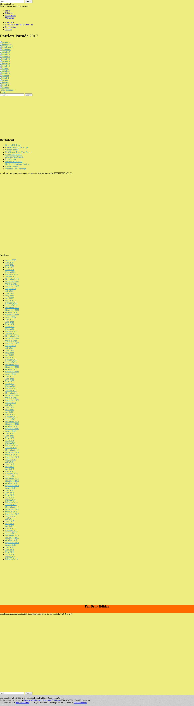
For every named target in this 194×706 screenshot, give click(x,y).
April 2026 (9, 269)
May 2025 (9, 296)
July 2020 (9, 433)
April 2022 (9, 383)
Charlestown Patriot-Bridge (16, 147)
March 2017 (10, 528)
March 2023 (10, 357)
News (7, 11)
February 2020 (11, 445)
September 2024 (12, 315)
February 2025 (11, 303)
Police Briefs (10, 15)
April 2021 (9, 412)
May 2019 (9, 466)
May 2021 (9, 410)
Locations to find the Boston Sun (19, 25)
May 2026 (9, 267)
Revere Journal (11, 166)
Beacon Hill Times (13, 145)
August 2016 (10, 545)
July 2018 (9, 490)
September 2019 (12, 457)
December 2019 (12, 450)
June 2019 (9, 464)
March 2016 (10, 557)
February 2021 (11, 417)
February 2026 (11, 274)
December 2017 (12, 507)
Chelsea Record (11, 150)
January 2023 (10, 362)
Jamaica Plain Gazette (14, 157)
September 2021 (12, 400)
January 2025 (10, 305)
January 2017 (10, 533)
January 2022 (10, 391)
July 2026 (9, 262)
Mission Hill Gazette (13, 161)
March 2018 (10, 500)
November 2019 (12, 452)
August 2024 (10, 317)
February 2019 (11, 474)
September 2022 (12, 372)
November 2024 (12, 310)
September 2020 (12, 429)
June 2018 (9, 493)
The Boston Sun (7, 4)
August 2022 (10, 374)
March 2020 (10, 443)
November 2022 (12, 367)
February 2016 (11, 559)
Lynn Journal (10, 159)
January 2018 (10, 504)
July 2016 (9, 547)
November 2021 (12, 395)
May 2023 (9, 353)
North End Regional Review (17, 164)
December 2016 (12, 535)
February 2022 (11, 388)
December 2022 (12, 364)
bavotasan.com (80, 703)
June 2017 (9, 521)
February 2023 (11, 360)
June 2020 (9, 436)
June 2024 (9, 322)
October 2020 (11, 426)
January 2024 (10, 334)
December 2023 (12, 336)
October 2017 (11, 512)
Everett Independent (13, 154)
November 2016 (12, 538)
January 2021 (10, 419)
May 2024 (9, 324)
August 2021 (10, 402)
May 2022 (9, 381)
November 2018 (12, 481)
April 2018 (9, 497)
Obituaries (9, 18)
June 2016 (9, 550)
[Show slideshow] (7, 90)
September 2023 (12, 343)
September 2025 (12, 286)
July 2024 (9, 319)
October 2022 (11, 369)
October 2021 (11, 398)
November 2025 (12, 281)
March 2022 (10, 386)
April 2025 (9, 298)
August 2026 (10, 260)
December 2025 (12, 279)
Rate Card (9, 22)
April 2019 (9, 469)
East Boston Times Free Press (17, 152)
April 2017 (9, 526)
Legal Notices (11, 27)
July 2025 (9, 291)
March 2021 (10, 414)
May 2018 (9, 495)
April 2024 (9, 326)
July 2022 (9, 376)
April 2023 (9, 355)
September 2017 (12, 514)
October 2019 (11, 455)
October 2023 (11, 341)
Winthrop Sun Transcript (15, 169)
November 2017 (12, 509)
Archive (8, 29)
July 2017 (9, 519)
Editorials (9, 13)
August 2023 (10, 345)
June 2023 (9, 350)
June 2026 (9, 265)
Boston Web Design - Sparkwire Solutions (42, 700)
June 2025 (9, 293)
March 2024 (10, 329)
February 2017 (11, 531)
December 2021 (12, 393)
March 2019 (10, 471)
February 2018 (11, 502)
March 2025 (10, 300)
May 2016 (9, 552)
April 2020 (9, 440)
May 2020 (9, 438)
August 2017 (10, 516)
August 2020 (10, 431)
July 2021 (9, 405)
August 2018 (10, 488)
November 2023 (12, 338)
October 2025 (11, 284)
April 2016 (9, 554)
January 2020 (10, 447)
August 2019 (10, 459)
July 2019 (9, 462)
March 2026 (10, 272)
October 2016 (11, 540)
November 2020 (12, 424)
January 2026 (10, 277)
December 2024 (12, 307)
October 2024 (11, 312)
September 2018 (12, 485)
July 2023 (9, 348)
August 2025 (10, 288)
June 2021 (9, 407)
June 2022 (9, 379)
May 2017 (9, 523)
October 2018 (11, 483)
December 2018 (12, 478)
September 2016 (12, 542)
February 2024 (11, 331)
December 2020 (12, 421)
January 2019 (10, 476)
